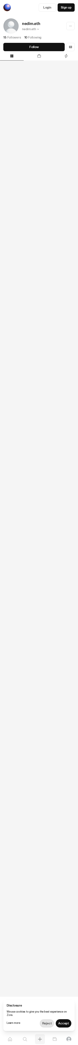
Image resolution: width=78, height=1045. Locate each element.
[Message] (70, 47)
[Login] (69, 1039)
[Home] (10, 1039)
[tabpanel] (39, 529)
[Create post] (40, 1039)
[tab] (38, 56)
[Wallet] (55, 1039)
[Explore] (25, 1039)
